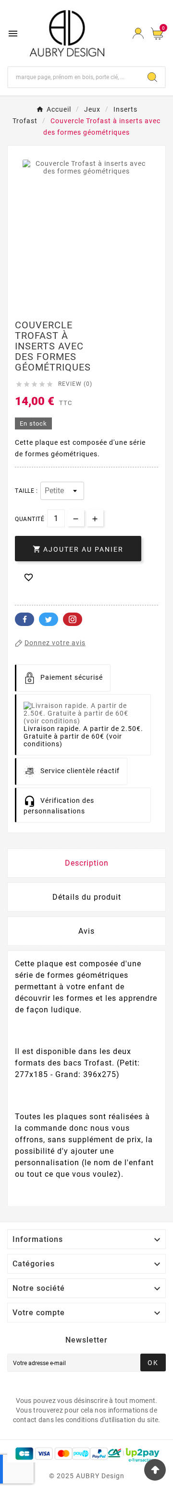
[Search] (152, 77)
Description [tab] (87, 863)
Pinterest (72, 619)
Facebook (24, 619)
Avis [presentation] (86, 931)
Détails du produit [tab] (86, 897)
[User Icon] (138, 33)
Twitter (48, 619)
